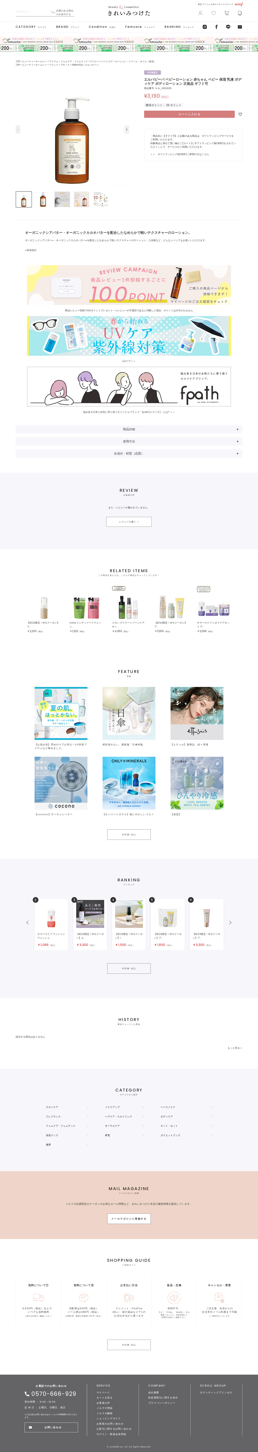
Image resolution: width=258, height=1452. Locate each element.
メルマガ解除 (105, 1413)
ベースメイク (168, 1107)
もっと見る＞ (235, 1048)
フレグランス (53, 1116)
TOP (18, 61)
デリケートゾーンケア (101, 61)
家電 (107, 1135)
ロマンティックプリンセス (216, 1392)
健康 (48, 1144)
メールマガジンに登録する (129, 1218)
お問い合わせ (53, 1427)
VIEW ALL (129, 834)
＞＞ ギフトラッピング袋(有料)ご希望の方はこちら (179, 154)
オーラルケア (112, 1126)
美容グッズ (52, 1135)
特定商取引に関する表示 (163, 1397)
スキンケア (52, 1107)
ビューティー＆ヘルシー (34, 61)
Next (126, 130)
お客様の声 (103, 1403)
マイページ (103, 1392)
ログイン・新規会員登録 (111, 1434)
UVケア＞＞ (129, 361)
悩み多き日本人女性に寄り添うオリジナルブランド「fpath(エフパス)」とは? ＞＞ (129, 412)
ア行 (63, 64)
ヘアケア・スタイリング (118, 1116)
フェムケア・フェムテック (74, 61)
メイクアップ (112, 1107)
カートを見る (105, 1397)
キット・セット (169, 1126)
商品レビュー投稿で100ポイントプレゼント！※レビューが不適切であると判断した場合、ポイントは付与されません (129, 310)
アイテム (53, 61)
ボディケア (167, 1116)
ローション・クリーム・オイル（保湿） (135, 61)
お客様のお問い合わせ (110, 1424)
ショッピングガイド (109, 1418)
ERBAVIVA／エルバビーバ (85, 64)
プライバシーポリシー (161, 1403)
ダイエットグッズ (170, 1135)
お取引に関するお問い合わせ (114, 1429)
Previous (18, 130)
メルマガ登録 (105, 1408)
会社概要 (153, 1392)
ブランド (53, 64)
